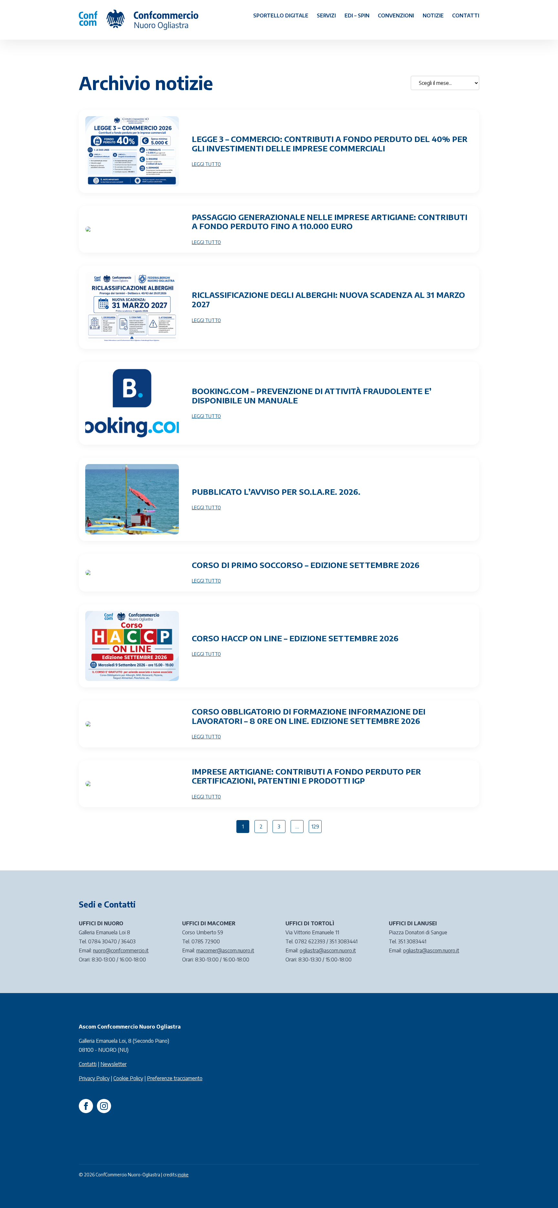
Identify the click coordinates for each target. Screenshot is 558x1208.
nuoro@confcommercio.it (121, 950)
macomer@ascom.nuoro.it (225, 950)
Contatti (465, 15)
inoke (183, 1174)
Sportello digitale (280, 15)
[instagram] (104, 1106)
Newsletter (113, 1064)
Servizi (326, 15)
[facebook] (86, 1106)
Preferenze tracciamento (174, 1078)
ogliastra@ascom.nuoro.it (328, 950)
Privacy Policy (94, 1078)
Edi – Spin (357, 15)
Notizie (433, 15)
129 (315, 826)
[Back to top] (542, 1192)
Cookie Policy (128, 1078)
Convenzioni (396, 15)
